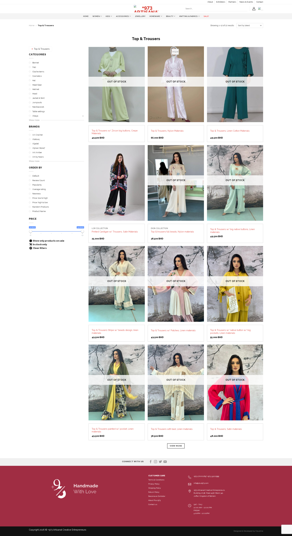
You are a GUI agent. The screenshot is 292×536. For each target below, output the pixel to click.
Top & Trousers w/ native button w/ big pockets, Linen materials (230, 331)
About (210, 2)
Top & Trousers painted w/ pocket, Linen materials (113, 430)
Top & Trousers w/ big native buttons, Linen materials (232, 230)
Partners (232, 2)
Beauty (169, 16)
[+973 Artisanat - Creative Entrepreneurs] (146, 8)
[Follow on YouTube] (165, 462)
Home (86, 16)
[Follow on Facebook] (150, 462)
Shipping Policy (154, 488)
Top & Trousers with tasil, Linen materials (172, 429)
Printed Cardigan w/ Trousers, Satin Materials (115, 231)
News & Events (246, 2)
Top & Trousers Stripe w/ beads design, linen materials (115, 331)
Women (96, 16)
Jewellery (140, 16)
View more (176, 446)
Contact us (152, 504)
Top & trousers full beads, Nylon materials (172, 231)
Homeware (154, 16)
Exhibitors (220, 2)
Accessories (122, 16)
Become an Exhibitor (156, 496)
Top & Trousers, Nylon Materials (167, 130)
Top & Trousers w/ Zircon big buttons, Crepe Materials (115, 132)
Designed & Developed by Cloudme (248, 531)
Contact (259, 2)
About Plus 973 (154, 500)
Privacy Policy (154, 484)
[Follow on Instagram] (155, 462)
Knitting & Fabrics (188, 16)
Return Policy (153, 492)
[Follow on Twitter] (160, 462)
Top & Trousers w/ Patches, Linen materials (173, 330)
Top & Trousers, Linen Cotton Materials (230, 130)
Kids (108, 16)
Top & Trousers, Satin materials (226, 429)
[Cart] (260, 9)
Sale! (206, 16)
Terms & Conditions (156, 480)
